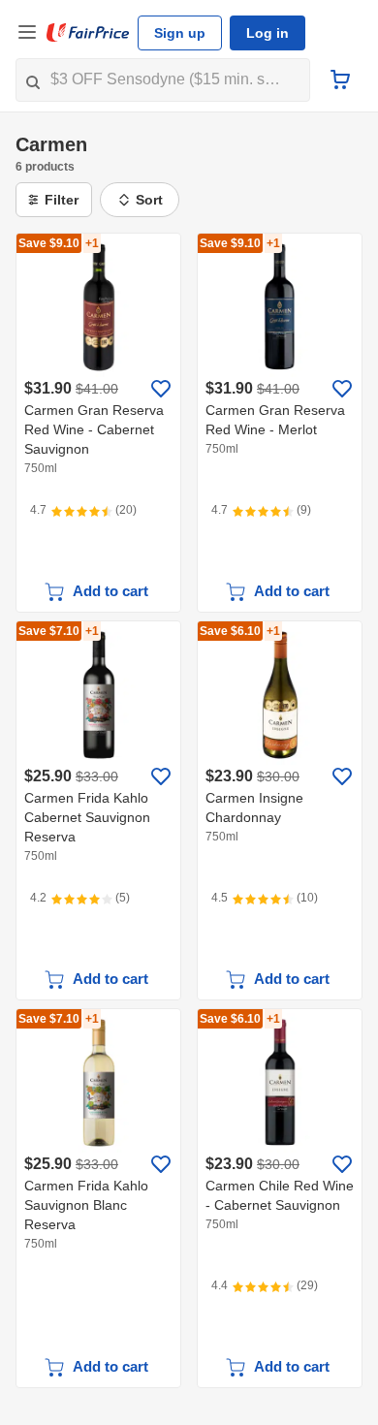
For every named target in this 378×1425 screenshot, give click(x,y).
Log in (267, 33)
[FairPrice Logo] (88, 33)
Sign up (179, 33)
